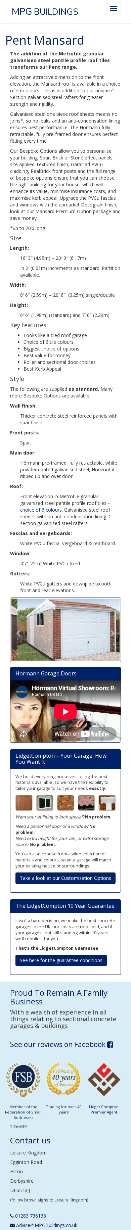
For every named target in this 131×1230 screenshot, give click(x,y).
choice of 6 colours (41, 510)
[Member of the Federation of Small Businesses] (23, 1082)
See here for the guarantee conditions (61, 960)
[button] (18, 630)
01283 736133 (30, 1216)
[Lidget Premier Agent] (104, 1082)
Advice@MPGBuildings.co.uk (46, 1225)
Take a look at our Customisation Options (65, 878)
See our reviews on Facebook (58, 1044)
